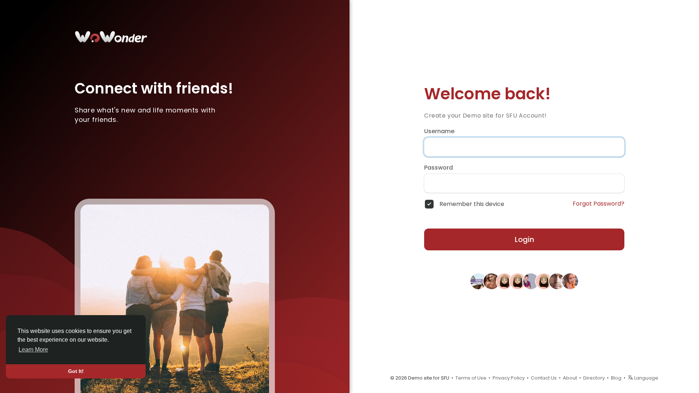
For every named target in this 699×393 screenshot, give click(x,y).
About (570, 377)
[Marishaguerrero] (570, 280)
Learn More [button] (33, 349)
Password (438, 168)
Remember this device (471, 204)
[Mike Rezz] (557, 280)
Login (524, 239)
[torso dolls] (491, 280)
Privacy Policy (509, 377)
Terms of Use (470, 377)
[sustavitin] (505, 280)
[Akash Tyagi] (531, 280)
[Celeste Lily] (478, 280)
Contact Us (544, 377)
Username (439, 131)
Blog (616, 377)
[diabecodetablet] (518, 280)
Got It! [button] (76, 371)
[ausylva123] (544, 280)
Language (645, 377)
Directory (594, 377)
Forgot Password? (598, 204)
